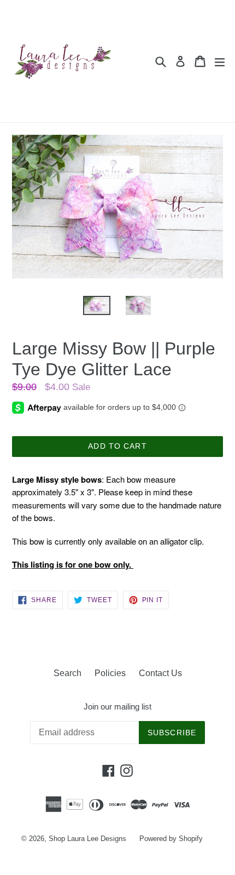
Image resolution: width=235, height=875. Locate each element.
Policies (110, 673)
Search (67, 673)
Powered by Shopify (171, 838)
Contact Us (160, 673)
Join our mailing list (117, 706)
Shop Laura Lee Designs (87, 838)
